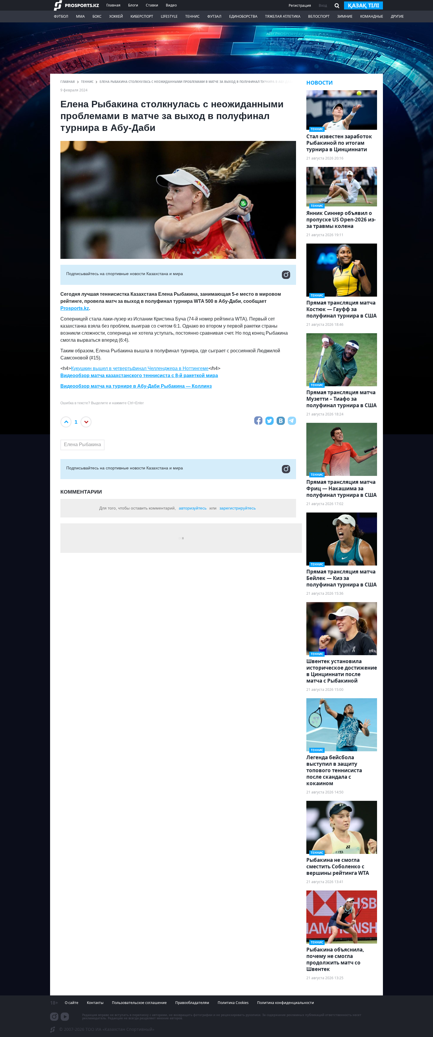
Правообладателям (192, 1002)
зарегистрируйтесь (237, 508)
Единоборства (243, 16)
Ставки (152, 5)
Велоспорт (319, 16)
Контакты (95, 1002)
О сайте (71, 1002)
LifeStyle (169, 16)
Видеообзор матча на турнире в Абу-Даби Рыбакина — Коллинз (136, 386)
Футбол (61, 16)
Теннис (192, 16)
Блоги (133, 5)
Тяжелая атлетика (282, 16)
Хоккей (116, 16)
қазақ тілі (363, 5)
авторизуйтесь (192, 508)
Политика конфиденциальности (285, 1002)
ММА (80, 16)
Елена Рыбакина (82, 444)
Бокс (97, 16)
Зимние (345, 16)
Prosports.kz (74, 308)
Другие (397, 16)
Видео (171, 5)
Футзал (214, 16)
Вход (323, 5)
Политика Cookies (233, 1002)
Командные (371, 16)
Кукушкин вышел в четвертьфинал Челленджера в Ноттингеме (140, 368)
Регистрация (300, 5)
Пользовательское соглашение (139, 1002)
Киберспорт (141, 16)
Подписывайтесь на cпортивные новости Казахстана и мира (124, 273)
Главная (113, 5)
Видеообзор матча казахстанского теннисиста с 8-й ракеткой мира (139, 375)
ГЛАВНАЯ (67, 82)
